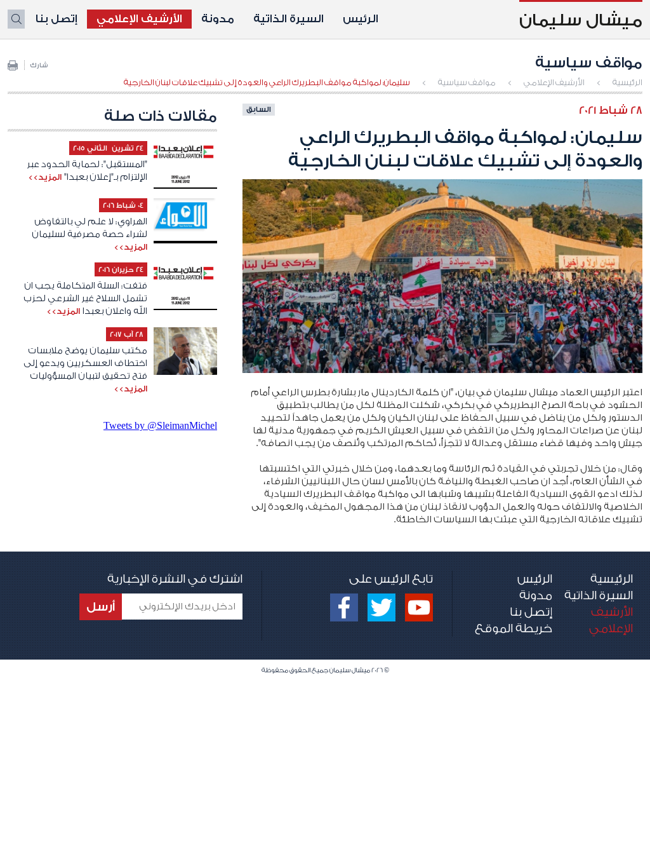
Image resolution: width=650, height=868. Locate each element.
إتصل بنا (56, 19)
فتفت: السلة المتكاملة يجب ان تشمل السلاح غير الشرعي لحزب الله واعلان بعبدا (85, 298)
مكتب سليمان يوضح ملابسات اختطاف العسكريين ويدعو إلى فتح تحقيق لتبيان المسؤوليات (85, 363)
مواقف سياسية (467, 82)
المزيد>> (45, 177)
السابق (258, 109)
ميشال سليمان (580, 20)
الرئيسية (627, 82)
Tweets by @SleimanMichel (160, 425)
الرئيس (360, 19)
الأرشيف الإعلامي (139, 19)
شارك (39, 65)
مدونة (217, 19)
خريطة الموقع (513, 628)
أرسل (100, 607)
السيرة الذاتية (288, 19)
